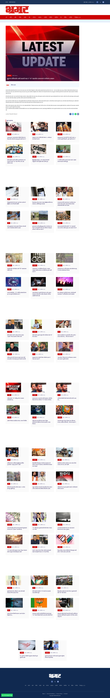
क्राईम (25, 17)
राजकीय (45, 17)
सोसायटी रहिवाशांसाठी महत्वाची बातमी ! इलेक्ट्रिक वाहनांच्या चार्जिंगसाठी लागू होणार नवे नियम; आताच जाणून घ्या (67, 615)
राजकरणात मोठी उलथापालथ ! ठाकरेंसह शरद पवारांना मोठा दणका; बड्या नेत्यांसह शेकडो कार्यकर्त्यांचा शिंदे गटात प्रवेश (67, 204)
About (43, 693)
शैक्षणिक (50, 17)
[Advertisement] (81, 9)
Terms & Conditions (51, 693)
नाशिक (20, 17)
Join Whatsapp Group (7, 695)
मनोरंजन (34, 17)
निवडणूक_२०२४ (78, 17)
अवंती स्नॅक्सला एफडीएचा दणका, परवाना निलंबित (17, 420)
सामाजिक (56, 17)
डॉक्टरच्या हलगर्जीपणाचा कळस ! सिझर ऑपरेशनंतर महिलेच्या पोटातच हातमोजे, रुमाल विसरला (41, 422)
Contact (66, 693)
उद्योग (15, 17)
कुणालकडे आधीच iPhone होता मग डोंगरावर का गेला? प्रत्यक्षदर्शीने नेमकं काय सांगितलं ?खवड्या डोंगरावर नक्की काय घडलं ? (42, 228)
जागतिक (70, 17)
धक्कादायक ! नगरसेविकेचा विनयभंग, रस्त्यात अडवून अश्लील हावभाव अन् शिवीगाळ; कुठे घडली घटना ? (42, 270)
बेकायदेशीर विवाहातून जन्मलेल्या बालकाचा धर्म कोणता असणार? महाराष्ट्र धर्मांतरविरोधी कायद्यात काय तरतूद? (42, 464)
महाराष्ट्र (39, 17)
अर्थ (6, 17)
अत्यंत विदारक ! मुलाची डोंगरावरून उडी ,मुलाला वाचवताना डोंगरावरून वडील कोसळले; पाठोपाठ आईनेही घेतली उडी (41, 294)
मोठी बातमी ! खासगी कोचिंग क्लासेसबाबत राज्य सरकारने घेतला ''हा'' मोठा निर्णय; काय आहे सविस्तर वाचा (16, 161)
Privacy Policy (59, 693)
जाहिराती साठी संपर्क (12, 2)
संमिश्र (65, 17)
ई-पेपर (7, 2)
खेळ (29, 17)
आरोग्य (11, 17)
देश (61, 17)
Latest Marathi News (11, 114)
